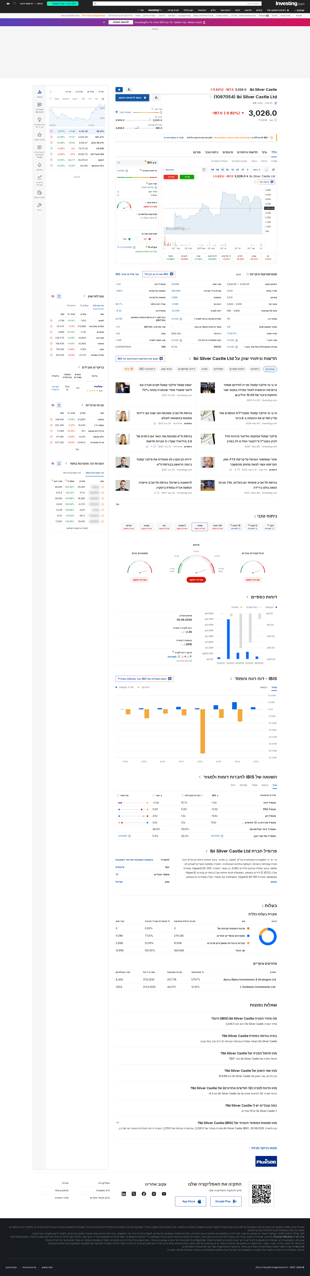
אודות (65, 1182)
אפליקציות (104, 1182)
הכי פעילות (98, 305)
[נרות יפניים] (273, 170)
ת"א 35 (100, 131)
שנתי (274, 687)
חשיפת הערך (125, 112)
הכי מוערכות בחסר (94, 472)
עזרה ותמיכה (62, 1197)
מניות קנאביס (184, 15)
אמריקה (171, 15)
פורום (197, 152)
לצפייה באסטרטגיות (174, 137)
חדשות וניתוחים (247, 152)
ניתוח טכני (211, 152)
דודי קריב (263, 469)
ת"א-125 (99, 136)
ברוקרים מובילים (93, 367)
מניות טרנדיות (95, 405)
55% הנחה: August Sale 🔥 (62, 3)
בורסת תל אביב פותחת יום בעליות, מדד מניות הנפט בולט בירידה (248, 485)
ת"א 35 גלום (97, 142)
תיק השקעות (103, 1190)
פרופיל (264, 161)
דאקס (101, 159)
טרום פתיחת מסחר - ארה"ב (243, 15)
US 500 (100, 148)
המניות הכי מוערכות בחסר (87, 463)
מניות (299, 15)
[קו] (267, 170)
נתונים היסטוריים (239, 161)
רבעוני (263, 687)
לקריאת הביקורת (55, 388)
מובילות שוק (96, 296)
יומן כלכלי (188, 10)
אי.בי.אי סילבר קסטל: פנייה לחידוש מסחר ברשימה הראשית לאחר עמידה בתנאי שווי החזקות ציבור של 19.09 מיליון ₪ (250, 390)
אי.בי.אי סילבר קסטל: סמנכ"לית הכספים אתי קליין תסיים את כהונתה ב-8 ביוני (248, 415)
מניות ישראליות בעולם (203, 15)
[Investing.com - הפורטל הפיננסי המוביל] (290, 3)
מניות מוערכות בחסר (70, 15)
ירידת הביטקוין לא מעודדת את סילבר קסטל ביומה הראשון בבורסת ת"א (164, 462)
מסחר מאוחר (222, 15)
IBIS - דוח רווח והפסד (256, 678)
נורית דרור (177, 423)
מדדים (90, 91)
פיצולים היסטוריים (219, 161)
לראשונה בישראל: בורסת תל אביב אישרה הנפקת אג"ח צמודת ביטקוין (165, 485)
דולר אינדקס (98, 165)
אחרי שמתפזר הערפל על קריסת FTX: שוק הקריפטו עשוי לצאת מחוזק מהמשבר (250, 462)
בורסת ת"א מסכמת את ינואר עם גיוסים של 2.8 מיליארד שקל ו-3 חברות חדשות (164, 438)
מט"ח (101, 91)
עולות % (84, 305)
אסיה (137, 15)
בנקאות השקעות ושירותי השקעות (134, 859)
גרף (264, 152)
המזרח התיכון (149, 15)
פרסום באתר (62, 1190)
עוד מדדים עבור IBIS (127, 274)
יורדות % (71, 305)
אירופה (162, 15)
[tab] (269, 527)
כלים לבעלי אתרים (100, 1197)
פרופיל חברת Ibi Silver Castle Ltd (243, 851)
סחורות (79, 91)
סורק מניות (173, 10)
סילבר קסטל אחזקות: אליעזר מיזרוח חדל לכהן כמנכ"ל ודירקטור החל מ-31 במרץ (251, 438)
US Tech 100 (97, 154)
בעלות (254, 161)
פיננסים (228, 152)
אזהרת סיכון (11, 1267)
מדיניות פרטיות (29, 1267)
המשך (273, 881)
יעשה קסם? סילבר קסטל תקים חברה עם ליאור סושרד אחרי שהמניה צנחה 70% (166, 387)
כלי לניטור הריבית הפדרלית (120, 15)
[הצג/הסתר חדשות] (204, 170)
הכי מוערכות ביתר (72, 472)
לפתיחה (215, 835)
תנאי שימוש (47, 1267)
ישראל (275, 15)
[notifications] (15, 3)
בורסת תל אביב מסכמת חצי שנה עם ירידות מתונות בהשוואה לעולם (164, 415)
